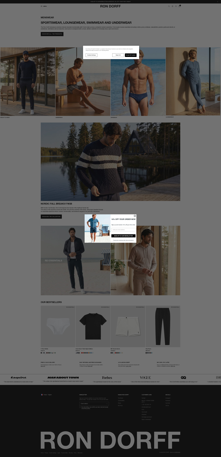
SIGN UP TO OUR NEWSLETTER (123, 236)
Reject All (118, 55)
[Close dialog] (135, 216)
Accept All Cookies (131, 55)
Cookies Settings (91, 55)
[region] (111, 52)
